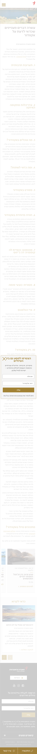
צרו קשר (7, 750)
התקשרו (26, 750)
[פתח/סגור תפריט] (4, 3)
